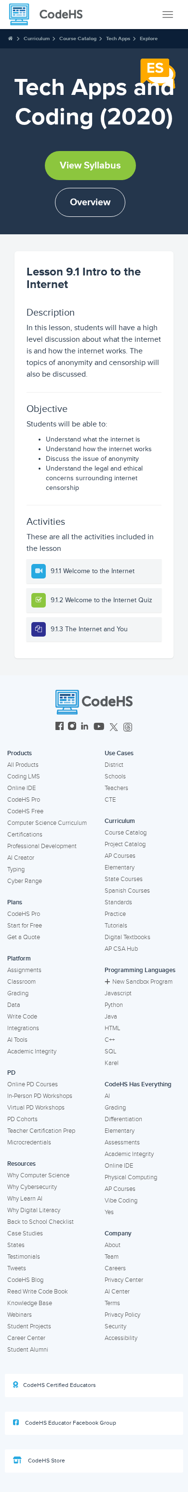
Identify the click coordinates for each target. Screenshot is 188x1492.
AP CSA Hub (121, 949)
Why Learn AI (24, 1199)
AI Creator (20, 858)
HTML (113, 1028)
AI (107, 1096)
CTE (110, 800)
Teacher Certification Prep (41, 1131)
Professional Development (42, 846)
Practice (115, 914)
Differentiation (123, 1119)
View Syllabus (90, 165)
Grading (17, 993)
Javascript (118, 993)
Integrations (23, 1028)
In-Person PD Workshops (39, 1096)
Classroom (21, 982)
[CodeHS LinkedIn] (85, 727)
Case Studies (25, 1233)
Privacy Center (124, 1280)
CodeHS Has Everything (138, 1084)
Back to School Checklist (40, 1222)
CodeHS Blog (25, 1280)
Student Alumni (27, 1350)
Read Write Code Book (37, 1291)
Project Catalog (125, 844)
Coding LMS (23, 776)
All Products (23, 765)
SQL (111, 1051)
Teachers (116, 788)
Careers (115, 1268)
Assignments (24, 970)
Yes (109, 1212)
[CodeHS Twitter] (114, 727)
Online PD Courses (32, 1084)
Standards (118, 902)
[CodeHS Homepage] (49, 14)
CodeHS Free (25, 811)
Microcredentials (29, 1142)
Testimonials (23, 1257)
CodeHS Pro (23, 800)
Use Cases (119, 753)
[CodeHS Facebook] (59, 727)
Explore (149, 38)
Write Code (22, 1016)
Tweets (16, 1268)
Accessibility (121, 1338)
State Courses (124, 879)
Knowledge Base (29, 1303)
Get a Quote (23, 937)
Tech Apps (118, 38)
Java (111, 1016)
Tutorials (116, 925)
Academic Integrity (31, 1051)
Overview (90, 202)
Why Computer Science (38, 1175)
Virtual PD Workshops (36, 1107)
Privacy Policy (122, 1315)
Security (115, 1326)
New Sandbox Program (142, 982)
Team (112, 1257)
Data (13, 1005)
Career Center (26, 1338)
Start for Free (24, 925)
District (114, 765)
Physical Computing (131, 1177)
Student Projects (29, 1326)
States (16, 1245)
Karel (112, 1063)
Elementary (119, 867)
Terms (112, 1303)
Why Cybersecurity (32, 1187)
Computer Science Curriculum (47, 823)
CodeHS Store (46, 1460)
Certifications (24, 834)
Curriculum (37, 38)
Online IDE (21, 788)
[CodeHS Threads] (128, 727)
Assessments (122, 1142)
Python (114, 1005)
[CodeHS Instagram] (72, 727)
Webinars (19, 1315)
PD (11, 1072)
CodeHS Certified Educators (59, 1385)
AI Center (117, 1291)
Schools (115, 776)
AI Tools (17, 1040)
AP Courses (120, 856)
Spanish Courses (127, 891)
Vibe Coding (121, 1200)
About (113, 1245)
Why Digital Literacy (33, 1210)
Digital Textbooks (127, 937)
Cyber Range (24, 881)
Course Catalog (77, 38)
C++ (110, 1040)
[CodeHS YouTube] (99, 727)
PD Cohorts (22, 1119)
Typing (16, 869)
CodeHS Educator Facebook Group (70, 1423)
